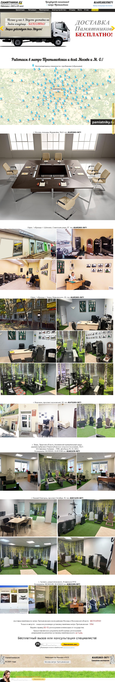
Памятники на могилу (10, 4)
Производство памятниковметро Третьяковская (57, 3)
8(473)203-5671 (74, 402)
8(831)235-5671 (76, 498)
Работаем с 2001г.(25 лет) (12, 6)
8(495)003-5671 (74, 132)
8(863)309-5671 (73, 584)
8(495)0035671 (103, 3)
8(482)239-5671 (73, 451)
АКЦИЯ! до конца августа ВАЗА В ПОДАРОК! (28, 676)
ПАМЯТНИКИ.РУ (11, 3)
